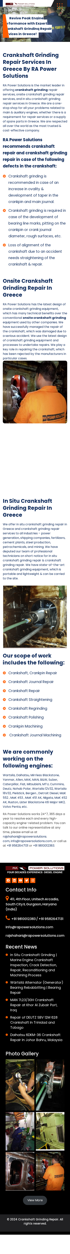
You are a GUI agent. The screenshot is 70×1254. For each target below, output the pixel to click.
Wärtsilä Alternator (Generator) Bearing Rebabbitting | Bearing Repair (36, 987)
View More (35, 1200)
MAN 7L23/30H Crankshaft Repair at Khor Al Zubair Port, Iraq (33, 1005)
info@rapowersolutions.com (31, 841)
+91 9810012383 (43, 845)
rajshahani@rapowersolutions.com (35, 935)
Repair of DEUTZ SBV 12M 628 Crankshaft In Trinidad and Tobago (33, 1022)
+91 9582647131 (17, 845)
